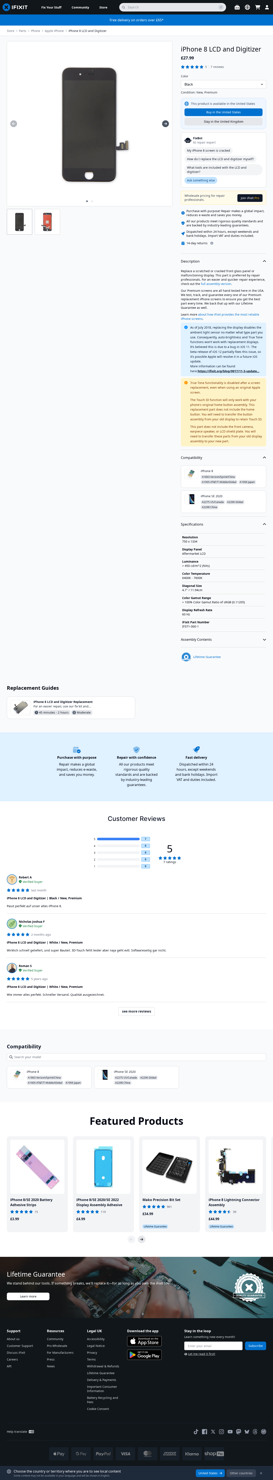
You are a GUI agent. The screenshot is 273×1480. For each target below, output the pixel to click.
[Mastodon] (238, 1431)
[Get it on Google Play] (144, 1355)
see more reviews (136, 1011)
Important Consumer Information (102, 1389)
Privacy (92, 1353)
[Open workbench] (237, 7)
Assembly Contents (196, 639)
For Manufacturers (60, 1353)
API (9, 1366)
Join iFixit (250, 198)
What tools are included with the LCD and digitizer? (217, 169)
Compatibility (191, 457)
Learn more (28, 1296)
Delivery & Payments (101, 1380)
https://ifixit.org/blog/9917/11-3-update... (228, 371)
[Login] (267, 7)
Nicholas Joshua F (32, 922)
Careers (12, 1359)
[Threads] (255, 1431)
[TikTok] (196, 1431)
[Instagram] (221, 1431)
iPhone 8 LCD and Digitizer (87, 31)
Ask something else (201, 180)
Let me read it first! (201, 1354)
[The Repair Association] (263, 1431)
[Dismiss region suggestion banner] (261, 1473)
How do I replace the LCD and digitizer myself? (220, 159)
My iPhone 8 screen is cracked (208, 150)
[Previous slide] (131, 1239)
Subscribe (255, 1346)
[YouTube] (230, 1431)
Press (51, 1359)
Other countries (241, 1473)
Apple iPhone (54, 31)
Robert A (25, 877)
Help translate (17, 1432)
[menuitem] (51, 7)
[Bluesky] (247, 1432)
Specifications (192, 524)
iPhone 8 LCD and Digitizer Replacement (63, 702)
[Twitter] (213, 1431)
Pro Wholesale (57, 1346)
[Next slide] (141, 1239)
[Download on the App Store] (144, 1341)
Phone (35, 31)
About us (13, 1339)
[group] (14, 124)
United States (208, 1473)
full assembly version (216, 284)
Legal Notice (96, 1346)
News (51, 1366)
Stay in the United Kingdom (223, 121)
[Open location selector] (247, 7)
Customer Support (20, 1346)
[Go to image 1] (87, 201)
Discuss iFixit (16, 1353)
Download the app (142, 1331)
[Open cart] (257, 7)
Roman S (25, 966)
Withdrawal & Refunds (103, 1366)
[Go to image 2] (92, 201)
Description (190, 261)
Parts (22, 31)
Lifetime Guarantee (101, 1373)
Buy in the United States (223, 112)
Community (55, 1339)
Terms (91, 1359)
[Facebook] (204, 1431)
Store (10, 31)
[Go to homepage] (17, 7)
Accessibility (96, 1339)
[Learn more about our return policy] (211, 243)
